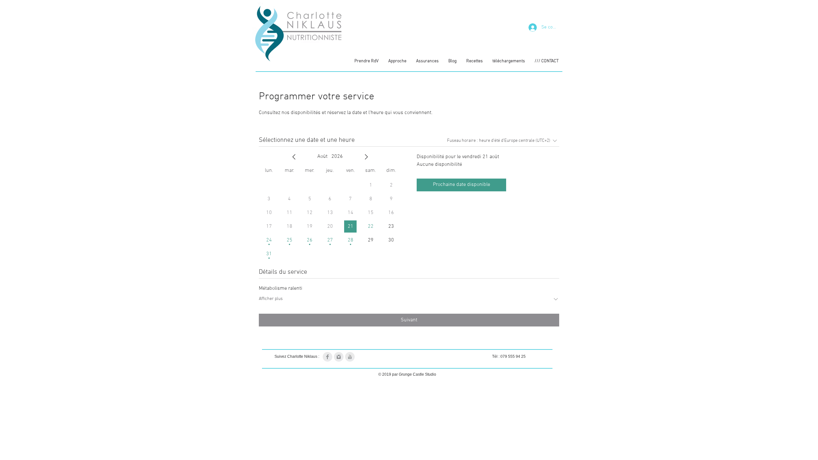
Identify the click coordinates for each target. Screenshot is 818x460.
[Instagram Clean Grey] (338, 357)
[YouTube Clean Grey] (350, 357)
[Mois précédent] (294, 157)
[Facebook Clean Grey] (327, 357)
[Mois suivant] (366, 157)
